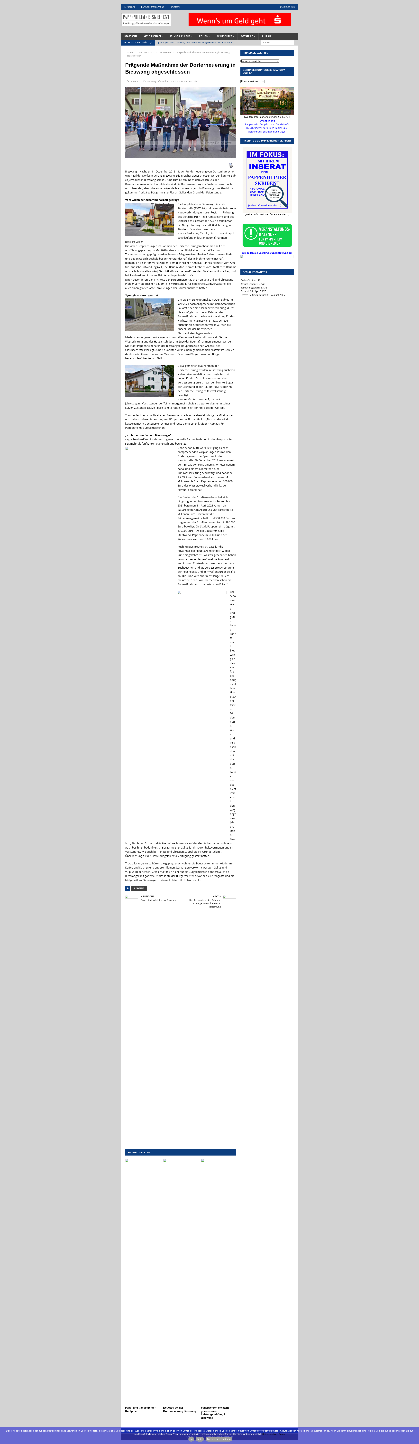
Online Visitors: (249, 280)
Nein (199, 1439)
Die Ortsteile (146, 52)
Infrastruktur (163, 81)
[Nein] (415, 1435)
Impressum (129, 7)
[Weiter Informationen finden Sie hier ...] (267, 214)
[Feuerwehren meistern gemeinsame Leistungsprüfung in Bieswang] (218, 1282)
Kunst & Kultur (180, 36)
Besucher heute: (249, 284)
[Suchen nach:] (277, 42)
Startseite (175, 7)
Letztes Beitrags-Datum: (253, 294)
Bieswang (151, 81)
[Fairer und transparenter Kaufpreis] (142, 1282)
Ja (191, 1439)
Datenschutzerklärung (152, 7)
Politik (203, 36)
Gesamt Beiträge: (250, 291)
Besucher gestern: (250, 287)
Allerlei (267, 36)
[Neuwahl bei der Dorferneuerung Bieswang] (180, 1282)
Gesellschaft (152, 36)
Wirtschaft (224, 36)
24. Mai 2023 (135, 81)
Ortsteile (247, 36)
